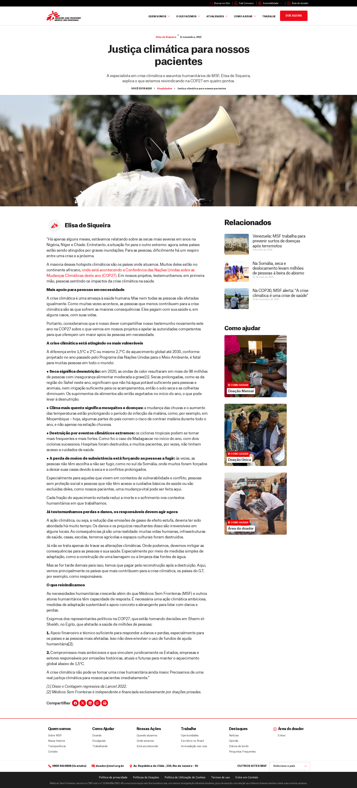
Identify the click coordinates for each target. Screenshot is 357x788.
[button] (75, 703)
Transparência (57, 746)
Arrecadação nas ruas (192, 746)
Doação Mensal (238, 369)
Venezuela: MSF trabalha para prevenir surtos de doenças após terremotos (279, 241)
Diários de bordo (239, 746)
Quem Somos (157, 16)
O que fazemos (186, 16)
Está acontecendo (146, 746)
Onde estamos (145, 741)
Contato (52, 751)
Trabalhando (100, 746)
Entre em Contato (246, 777)
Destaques (238, 729)
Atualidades (215, 16)
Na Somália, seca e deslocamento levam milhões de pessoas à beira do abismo (278, 268)
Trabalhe (269, 16)
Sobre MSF (55, 735)
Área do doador (238, 513)
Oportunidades (190, 735)
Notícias (234, 735)
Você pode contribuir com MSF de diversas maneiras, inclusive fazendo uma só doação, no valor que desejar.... (253, 446)
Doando (97, 735)
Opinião (233, 741)
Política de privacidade (113, 777)
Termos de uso (220, 777)
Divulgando (99, 741)
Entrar (282, 735)
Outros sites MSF (252, 766)
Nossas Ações (149, 729)
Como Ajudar (243, 16)
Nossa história (56, 741)
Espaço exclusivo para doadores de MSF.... (250, 518)
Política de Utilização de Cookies (185, 777)
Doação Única (237, 438)
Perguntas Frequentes (241, 751)
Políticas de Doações (146, 777)
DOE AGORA (294, 15)
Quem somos (59, 729)
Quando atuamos (146, 735)
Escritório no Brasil (192, 741)
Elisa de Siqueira (166, 37)
